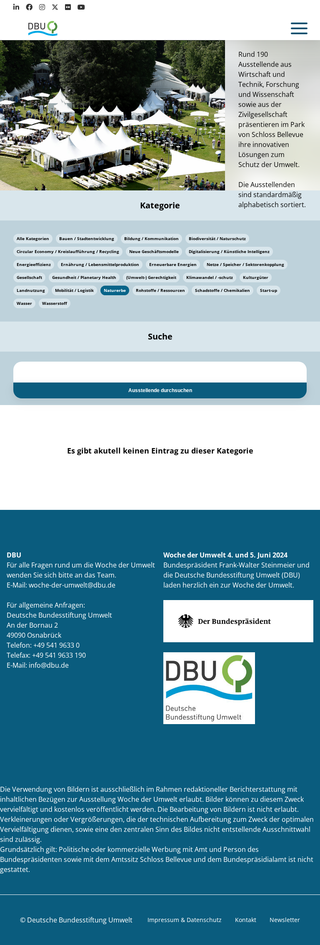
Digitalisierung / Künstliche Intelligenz (229, 251)
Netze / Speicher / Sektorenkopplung (245, 264)
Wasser (24, 303)
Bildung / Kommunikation (151, 238)
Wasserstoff (54, 303)
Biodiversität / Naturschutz (217, 238)
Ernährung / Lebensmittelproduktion (100, 264)
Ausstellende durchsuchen (160, 390)
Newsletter (285, 920)
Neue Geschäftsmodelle (154, 251)
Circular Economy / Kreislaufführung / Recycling (68, 251)
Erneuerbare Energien (173, 264)
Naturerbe (115, 290)
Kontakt (245, 920)
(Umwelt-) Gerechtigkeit (151, 277)
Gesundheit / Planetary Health (84, 277)
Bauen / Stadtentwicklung (86, 238)
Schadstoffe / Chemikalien (222, 290)
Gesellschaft (29, 277)
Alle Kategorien (33, 238)
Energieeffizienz (34, 264)
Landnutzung (31, 290)
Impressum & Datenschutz (185, 920)
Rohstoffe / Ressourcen (160, 290)
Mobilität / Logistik (74, 290)
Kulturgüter (255, 277)
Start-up (268, 290)
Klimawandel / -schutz (209, 277)
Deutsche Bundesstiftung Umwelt (79, 920)
